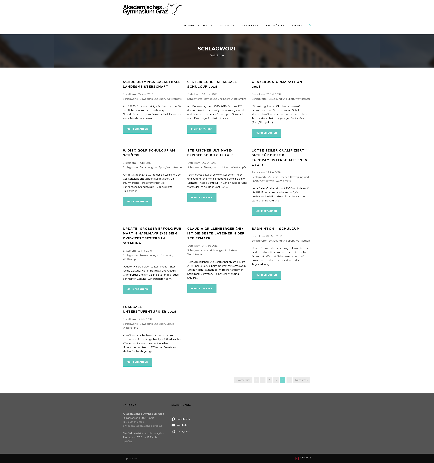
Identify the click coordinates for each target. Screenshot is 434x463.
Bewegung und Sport (152, 98)
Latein (168, 255)
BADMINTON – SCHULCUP (275, 228)
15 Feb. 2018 (144, 319)
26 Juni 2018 (209, 162)
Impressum (130, 458)
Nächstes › (301, 380)
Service (297, 25)
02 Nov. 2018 (210, 94)
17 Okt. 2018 (273, 94)
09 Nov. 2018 (145, 94)
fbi (162, 255)
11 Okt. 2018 (144, 162)
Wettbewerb (266, 180)
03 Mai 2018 (144, 250)
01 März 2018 (210, 245)
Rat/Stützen (275, 25)
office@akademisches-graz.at (142, 425)
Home (191, 25)
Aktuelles (227, 25)
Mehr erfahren (137, 129)
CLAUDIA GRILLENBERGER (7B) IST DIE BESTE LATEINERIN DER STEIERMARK (216, 233)
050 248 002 (136, 421)
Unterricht (250, 25)
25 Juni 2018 (273, 172)
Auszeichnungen (150, 255)
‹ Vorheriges (243, 380)
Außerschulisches (278, 177)
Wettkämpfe (174, 98)
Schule (208, 25)
